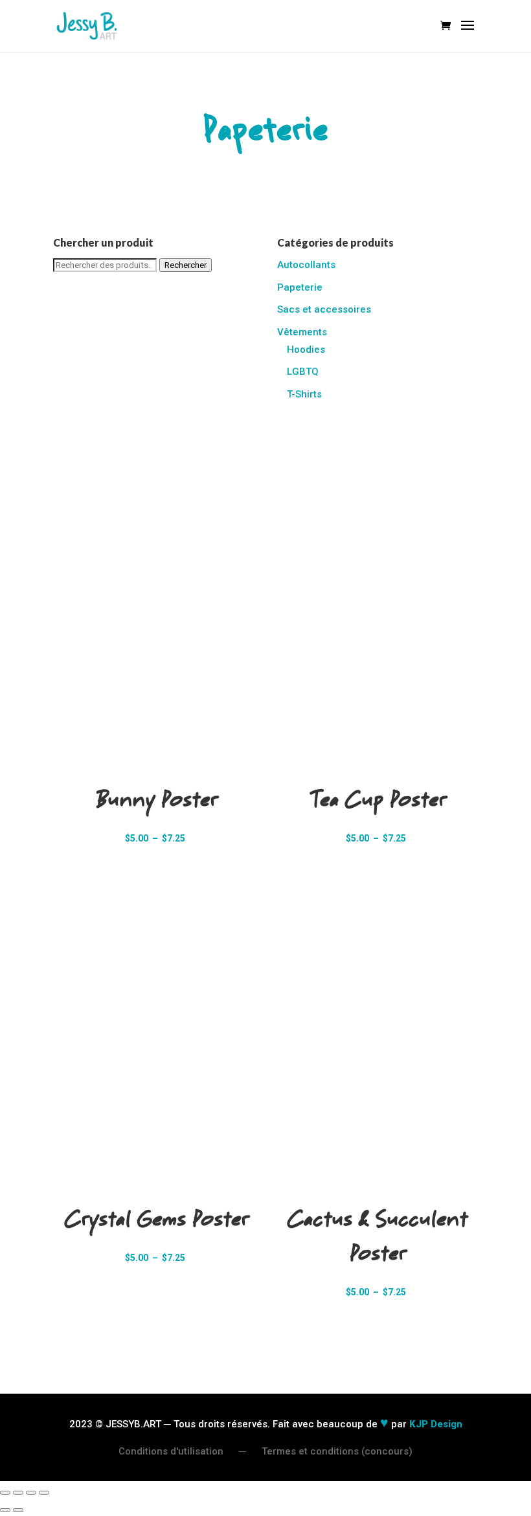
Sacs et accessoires (324, 309)
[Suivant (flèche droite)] (18, 1510)
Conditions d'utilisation (171, 1451)
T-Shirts (304, 394)
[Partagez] (31, 1493)
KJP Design (435, 1424)
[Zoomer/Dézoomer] (5, 1493)
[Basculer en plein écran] (18, 1493)
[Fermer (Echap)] (44, 1493)
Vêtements (302, 332)
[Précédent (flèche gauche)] (5, 1510)
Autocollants (306, 265)
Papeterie (299, 287)
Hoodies (306, 349)
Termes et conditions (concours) (337, 1451)
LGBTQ (303, 371)
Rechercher (185, 265)
